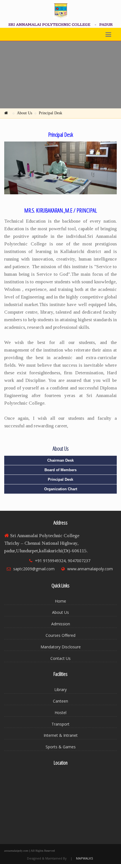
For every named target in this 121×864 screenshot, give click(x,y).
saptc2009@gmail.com (34, 568)
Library (60, 689)
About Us (24, 113)
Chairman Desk (60, 460)
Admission (60, 623)
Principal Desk (50, 113)
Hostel (60, 712)
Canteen (60, 701)
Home (60, 601)
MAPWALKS (84, 858)
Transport (60, 724)
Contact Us (60, 658)
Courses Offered (60, 635)
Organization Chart (60, 489)
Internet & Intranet (61, 735)
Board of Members (60, 470)
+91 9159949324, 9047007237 (62, 560)
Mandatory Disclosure (61, 646)
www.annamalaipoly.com (90, 568)
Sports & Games (61, 746)
